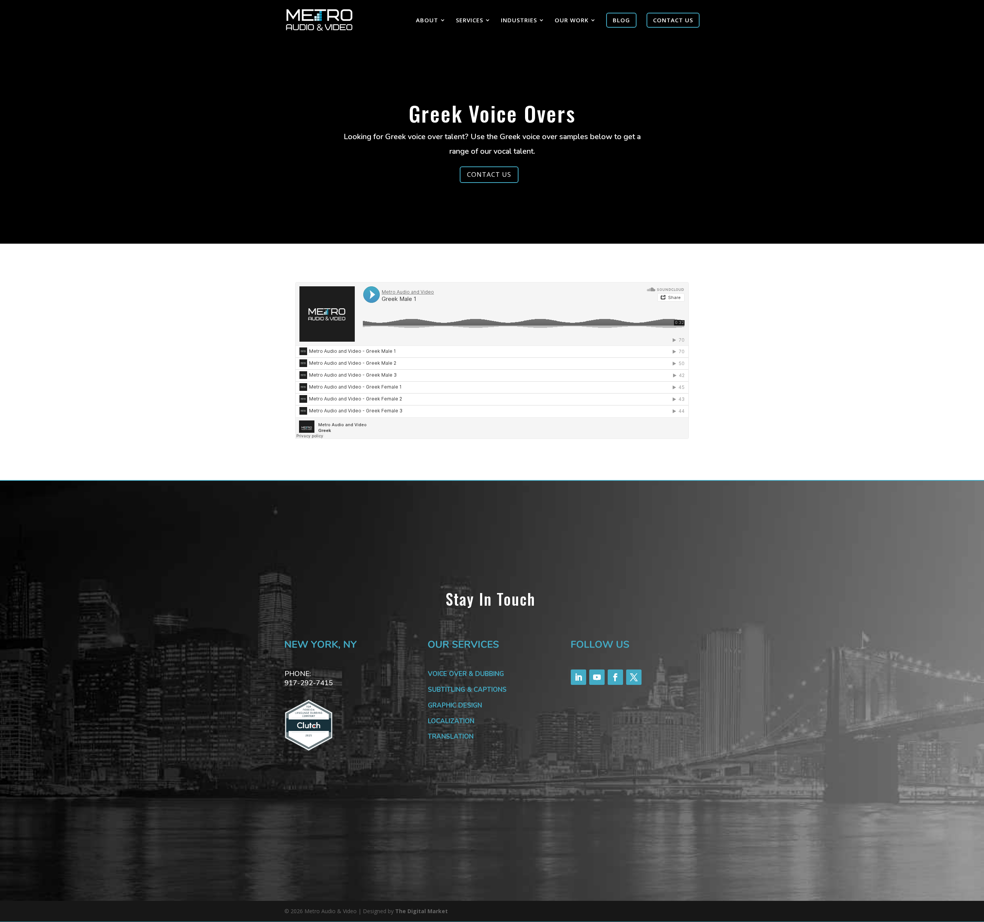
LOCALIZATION (451, 721)
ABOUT (427, 20)
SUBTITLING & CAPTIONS (467, 689)
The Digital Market (421, 911)
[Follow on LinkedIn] (578, 677)
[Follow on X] (634, 677)
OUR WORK (571, 20)
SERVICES (469, 20)
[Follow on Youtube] (597, 677)
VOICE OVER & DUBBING (466, 673)
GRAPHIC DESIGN (455, 705)
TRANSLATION (451, 736)
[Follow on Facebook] (615, 677)
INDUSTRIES (519, 20)
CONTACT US (489, 174)
